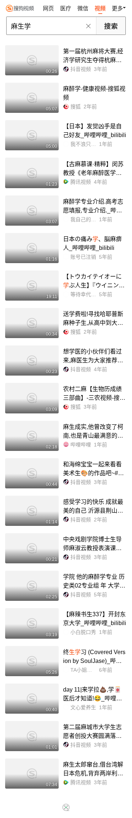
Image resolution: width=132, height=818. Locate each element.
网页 (48, 8)
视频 (100, 8)
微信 (82, 8)
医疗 (65, 8)
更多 (117, 8)
